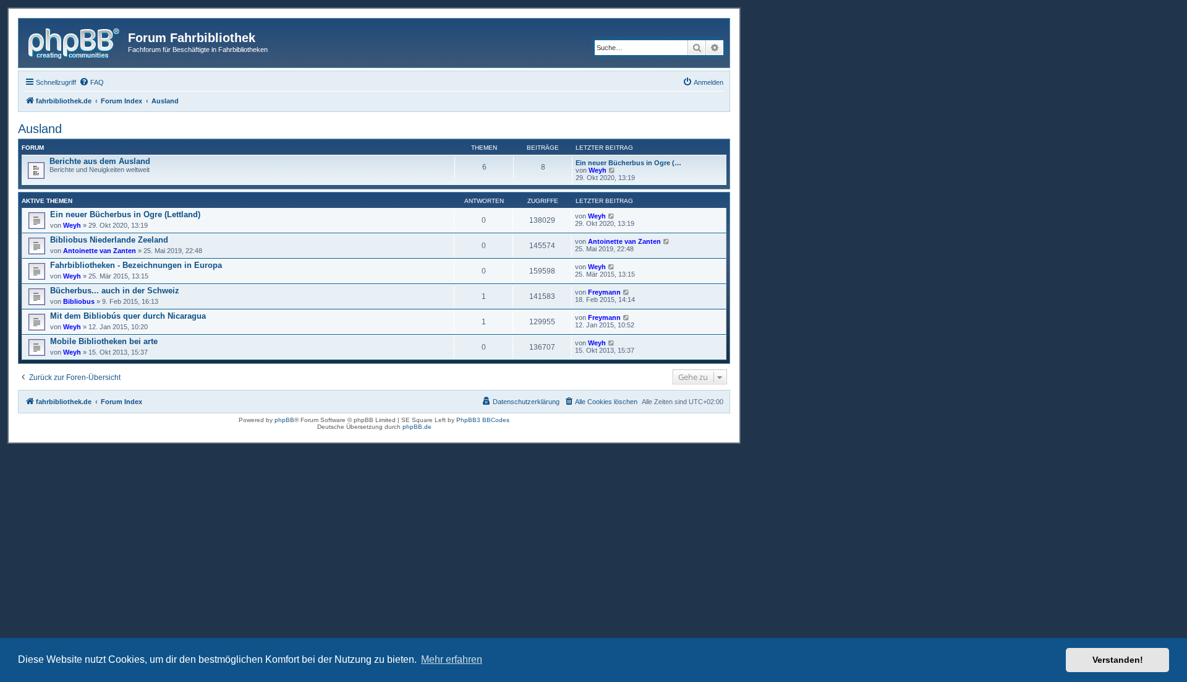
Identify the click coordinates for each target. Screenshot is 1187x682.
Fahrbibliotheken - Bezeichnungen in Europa (136, 265)
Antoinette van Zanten (99, 250)
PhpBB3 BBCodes (482, 420)
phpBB (284, 420)
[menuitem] (91, 82)
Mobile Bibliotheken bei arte (104, 341)
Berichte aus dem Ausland (99, 161)
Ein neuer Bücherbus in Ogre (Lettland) (125, 214)
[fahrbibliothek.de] (75, 41)
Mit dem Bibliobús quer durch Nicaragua (128, 316)
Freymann (604, 292)
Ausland (40, 129)
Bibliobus (79, 301)
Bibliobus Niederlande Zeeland (109, 239)
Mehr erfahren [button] (451, 659)
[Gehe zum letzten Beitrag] (612, 216)
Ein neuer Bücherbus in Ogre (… (628, 162)
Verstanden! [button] (1117, 660)
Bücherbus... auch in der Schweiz (114, 290)
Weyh (597, 170)
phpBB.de (417, 426)
